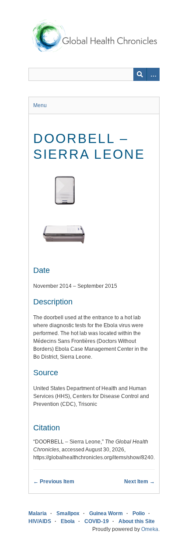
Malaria (37, 513)
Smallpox (68, 513)
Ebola (68, 521)
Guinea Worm (106, 513)
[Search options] (153, 74)
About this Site (136, 521)
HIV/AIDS (39, 521)
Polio (138, 513)
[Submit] (139, 74)
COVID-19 (96, 521)
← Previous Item (53, 481)
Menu (40, 105)
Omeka (149, 529)
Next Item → (139, 481)
